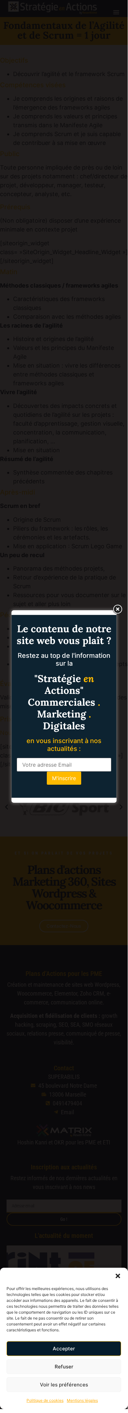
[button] (118, 1276)
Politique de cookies (45, 1400)
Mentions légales (82, 1400)
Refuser (64, 1366)
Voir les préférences (64, 1385)
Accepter (64, 1348)
